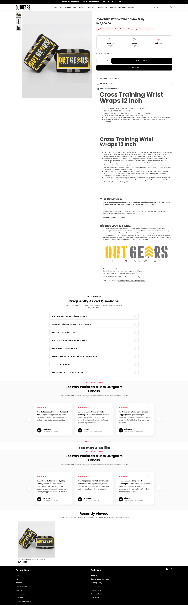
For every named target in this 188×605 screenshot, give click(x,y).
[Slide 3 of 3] (18, 28)
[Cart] (170, 7)
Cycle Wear (20, 590)
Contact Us (95, 586)
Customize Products (23, 601)
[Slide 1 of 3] (18, 14)
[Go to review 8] (103, 441)
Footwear (19, 598)
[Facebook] (167, 569)
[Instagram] (171, 569)
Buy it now (134, 68)
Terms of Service (97, 594)
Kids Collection (21, 586)
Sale (17, 575)
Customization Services (100, 579)
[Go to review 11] (108, 441)
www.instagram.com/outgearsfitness (131, 281)
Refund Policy (96, 590)
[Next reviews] (159, 419)
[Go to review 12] (110, 441)
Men (17, 579)
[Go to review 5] (84, 441)
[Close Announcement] (185, 2)
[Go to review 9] (105, 441)
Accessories (20, 594)
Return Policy (111, 217)
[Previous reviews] (29, 419)
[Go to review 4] (83, 441)
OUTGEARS (121, 225)
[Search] (161, 7)
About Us (94, 575)
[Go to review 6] (87, 441)
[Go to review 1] (77, 441)
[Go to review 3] (81, 441)
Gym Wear (95, 598)
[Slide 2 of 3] (18, 21)
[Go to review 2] (79, 441)
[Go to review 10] (106, 441)
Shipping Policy (96, 583)
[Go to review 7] (101, 441)
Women (19, 583)
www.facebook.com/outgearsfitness (134, 277)
